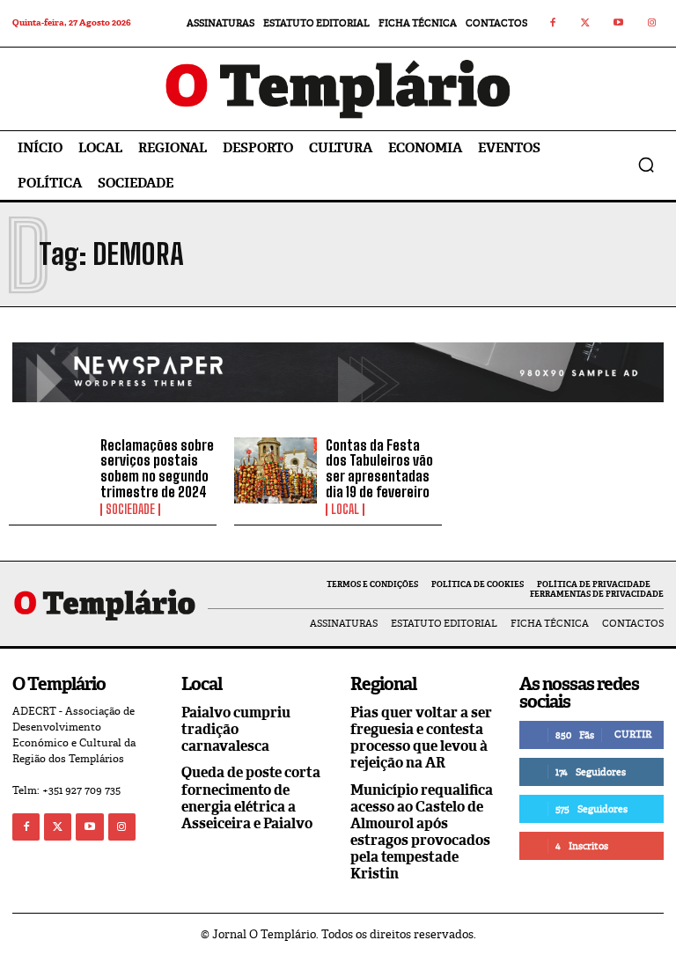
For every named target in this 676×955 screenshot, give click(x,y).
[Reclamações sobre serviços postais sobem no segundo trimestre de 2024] (50, 470)
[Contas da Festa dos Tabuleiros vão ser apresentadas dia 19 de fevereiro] (275, 470)
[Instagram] (652, 23)
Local (345, 509)
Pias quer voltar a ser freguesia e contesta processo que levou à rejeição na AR (421, 738)
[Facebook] (552, 23)
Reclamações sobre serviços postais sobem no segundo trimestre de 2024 (157, 468)
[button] (646, 164)
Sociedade (130, 509)
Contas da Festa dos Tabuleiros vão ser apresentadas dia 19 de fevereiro (379, 468)
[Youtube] (618, 23)
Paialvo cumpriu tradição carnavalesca (235, 729)
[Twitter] (586, 23)
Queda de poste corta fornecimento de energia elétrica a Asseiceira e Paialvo (250, 798)
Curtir (632, 734)
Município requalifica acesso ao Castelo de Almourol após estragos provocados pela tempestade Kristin (421, 832)
